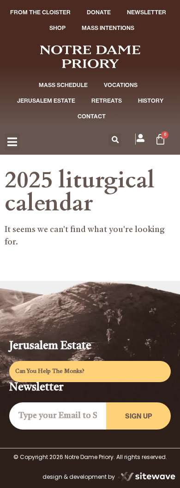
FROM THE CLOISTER (40, 12)
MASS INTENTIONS (108, 27)
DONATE (99, 12)
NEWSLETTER (146, 12)
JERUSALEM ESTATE (46, 100)
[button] (12, 142)
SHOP (57, 27)
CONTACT (92, 116)
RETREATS (106, 100)
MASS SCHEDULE (63, 84)
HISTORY (150, 100)
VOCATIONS (121, 84)
